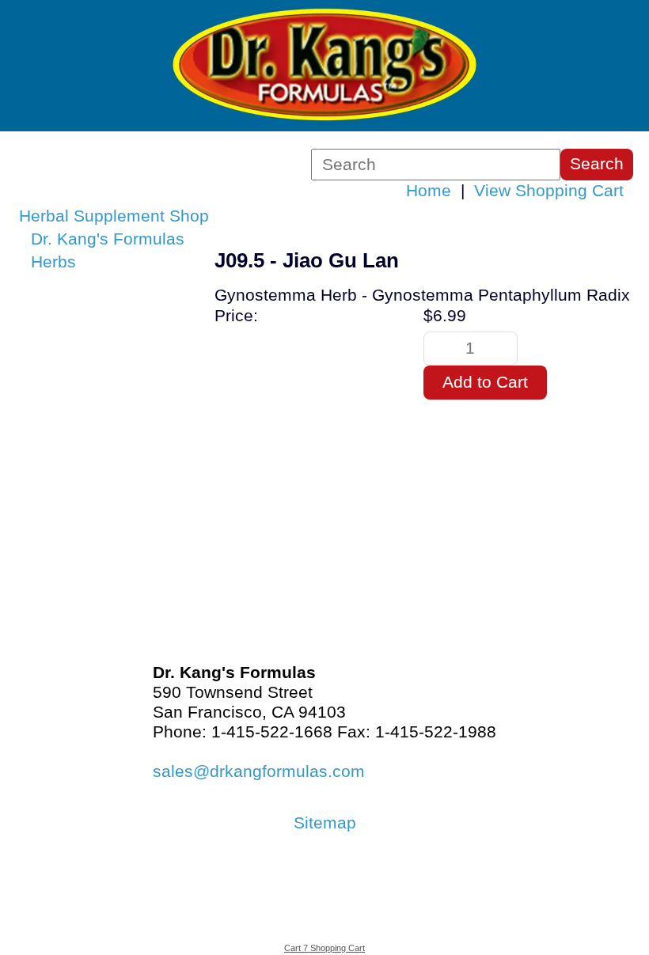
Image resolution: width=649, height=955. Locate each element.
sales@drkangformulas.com (259, 771)
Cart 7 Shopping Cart (324, 948)
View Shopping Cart (549, 190)
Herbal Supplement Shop (114, 216)
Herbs (53, 261)
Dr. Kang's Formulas (107, 238)
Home (428, 190)
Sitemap (325, 822)
